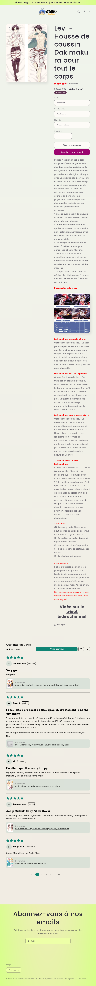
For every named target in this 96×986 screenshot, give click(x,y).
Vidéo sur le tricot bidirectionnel (72, 611)
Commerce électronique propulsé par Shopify (44, 979)
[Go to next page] (64, 874)
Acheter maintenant (72, 152)
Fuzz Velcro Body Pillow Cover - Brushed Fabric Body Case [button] (42, 745)
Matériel (57, 120)
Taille (56, 98)
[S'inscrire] (67, 941)
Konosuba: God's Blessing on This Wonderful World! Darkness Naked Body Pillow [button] (46, 685)
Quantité (58, 131)
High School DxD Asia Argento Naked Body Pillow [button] (37, 786)
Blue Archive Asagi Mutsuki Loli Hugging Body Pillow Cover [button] (42, 829)
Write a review (57, 649)
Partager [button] (61, 624)
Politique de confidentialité (75, 979)
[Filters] (81, 649)
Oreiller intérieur (61, 109)
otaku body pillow (20, 979)
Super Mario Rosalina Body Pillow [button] (30, 863)
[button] (5, 12)
